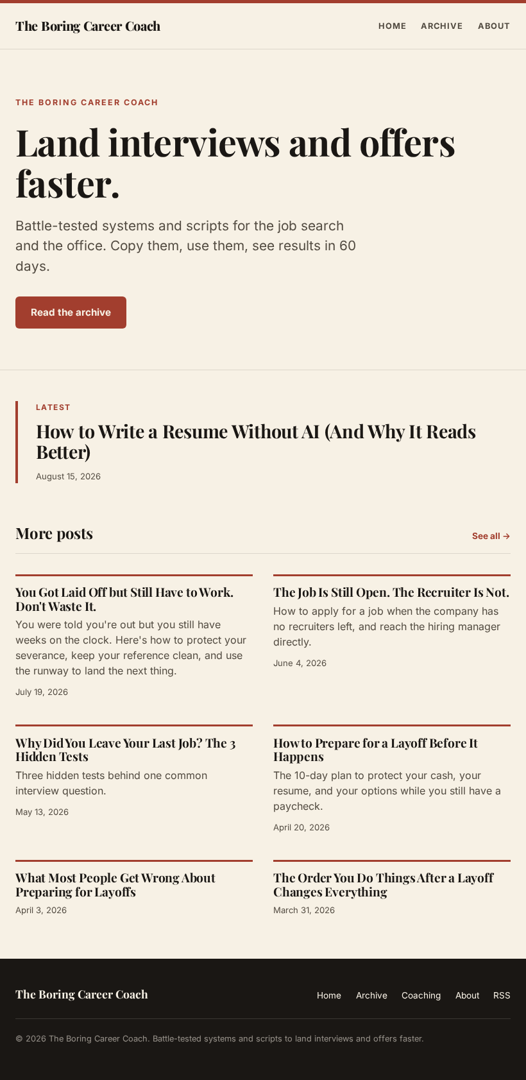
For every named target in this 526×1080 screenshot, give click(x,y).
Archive (442, 26)
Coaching (421, 995)
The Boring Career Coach (87, 25)
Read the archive (71, 312)
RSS (502, 995)
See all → (491, 536)
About (494, 26)
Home (392, 26)
